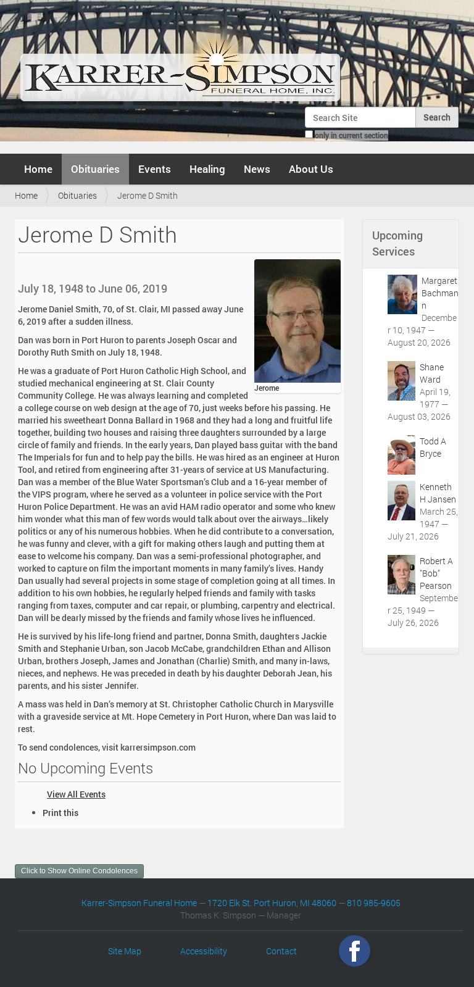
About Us (311, 169)
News (257, 169)
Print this (60, 812)
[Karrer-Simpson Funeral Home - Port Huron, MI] (180, 58)
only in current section (351, 135)
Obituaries (95, 169)
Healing (207, 169)
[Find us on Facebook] (354, 951)
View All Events (76, 794)
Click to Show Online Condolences (79, 871)
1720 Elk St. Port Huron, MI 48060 (271, 903)
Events (154, 169)
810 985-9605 (374, 903)
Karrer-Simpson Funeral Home (139, 903)
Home (38, 169)
